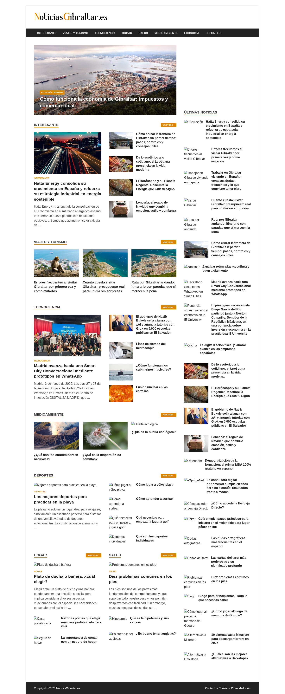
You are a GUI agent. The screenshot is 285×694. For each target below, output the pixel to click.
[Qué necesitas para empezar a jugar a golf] (121, 518)
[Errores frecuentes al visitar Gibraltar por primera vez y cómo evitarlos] (56, 263)
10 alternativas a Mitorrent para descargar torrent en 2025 (230, 639)
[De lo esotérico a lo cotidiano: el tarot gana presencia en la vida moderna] (121, 157)
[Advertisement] (217, 74)
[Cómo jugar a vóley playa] (121, 485)
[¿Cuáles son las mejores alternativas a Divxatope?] (196, 654)
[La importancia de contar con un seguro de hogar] (46, 638)
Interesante (46, 33)
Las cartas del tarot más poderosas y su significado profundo (228, 562)
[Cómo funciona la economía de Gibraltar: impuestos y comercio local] (105, 80)
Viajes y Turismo (75, 33)
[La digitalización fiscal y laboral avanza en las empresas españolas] (190, 345)
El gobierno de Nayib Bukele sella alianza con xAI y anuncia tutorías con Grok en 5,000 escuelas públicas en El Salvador (155, 324)
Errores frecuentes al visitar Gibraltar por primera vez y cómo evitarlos (55, 287)
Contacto (210, 688)
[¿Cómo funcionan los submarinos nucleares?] (121, 365)
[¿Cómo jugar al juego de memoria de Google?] (196, 611)
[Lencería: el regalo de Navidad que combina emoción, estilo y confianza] (121, 202)
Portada (58, 92)
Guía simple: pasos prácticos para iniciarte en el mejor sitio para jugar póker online (224, 523)
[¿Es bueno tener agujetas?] (121, 634)
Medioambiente (166, 33)
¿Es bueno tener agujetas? (156, 633)
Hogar (127, 33)
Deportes (213, 33)
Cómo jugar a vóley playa (154, 484)
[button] (170, 80)
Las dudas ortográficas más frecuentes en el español (228, 542)
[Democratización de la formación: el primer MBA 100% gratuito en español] (193, 461)
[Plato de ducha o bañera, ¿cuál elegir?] (52, 566)
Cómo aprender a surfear (154, 498)
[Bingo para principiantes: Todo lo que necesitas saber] (189, 596)
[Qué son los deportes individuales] (121, 536)
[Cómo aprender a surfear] (121, 499)
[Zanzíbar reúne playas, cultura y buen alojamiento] (192, 267)
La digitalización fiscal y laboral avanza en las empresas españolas (223, 349)
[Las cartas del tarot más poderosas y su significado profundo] (196, 558)
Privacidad (237, 688)
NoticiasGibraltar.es (68, 688)
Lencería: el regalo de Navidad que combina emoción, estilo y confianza (156, 206)
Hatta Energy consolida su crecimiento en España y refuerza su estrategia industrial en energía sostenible (225, 129)
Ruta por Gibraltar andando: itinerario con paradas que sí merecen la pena (153, 287)
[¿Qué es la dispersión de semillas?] (105, 435)
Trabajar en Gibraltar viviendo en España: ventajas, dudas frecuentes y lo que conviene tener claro (226, 180)
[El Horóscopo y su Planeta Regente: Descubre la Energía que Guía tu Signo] (121, 181)
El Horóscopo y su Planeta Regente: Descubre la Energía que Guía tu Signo (155, 185)
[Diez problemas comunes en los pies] (132, 566)
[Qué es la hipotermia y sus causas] (118, 618)
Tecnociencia (105, 33)
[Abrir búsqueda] (249, 33)
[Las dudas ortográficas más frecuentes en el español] (196, 538)
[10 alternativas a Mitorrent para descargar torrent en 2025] (196, 635)
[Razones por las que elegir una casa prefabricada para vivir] (46, 618)
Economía (191, 33)
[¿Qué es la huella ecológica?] (144, 424)
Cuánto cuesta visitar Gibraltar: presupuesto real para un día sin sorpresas (104, 287)
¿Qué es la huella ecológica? (153, 432)
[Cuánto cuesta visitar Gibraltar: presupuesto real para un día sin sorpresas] (105, 263)
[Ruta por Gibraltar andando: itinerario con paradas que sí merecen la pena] (153, 263)
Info (248, 688)
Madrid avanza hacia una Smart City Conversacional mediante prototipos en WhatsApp (65, 371)
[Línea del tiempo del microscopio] (121, 344)
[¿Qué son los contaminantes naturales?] (56, 435)
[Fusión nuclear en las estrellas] (121, 387)
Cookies (224, 688)
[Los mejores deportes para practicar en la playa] (65, 485)
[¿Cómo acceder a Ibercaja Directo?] (196, 503)
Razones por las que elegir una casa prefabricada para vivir (81, 622)
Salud (143, 33)
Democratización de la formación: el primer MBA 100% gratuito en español (228, 464)
